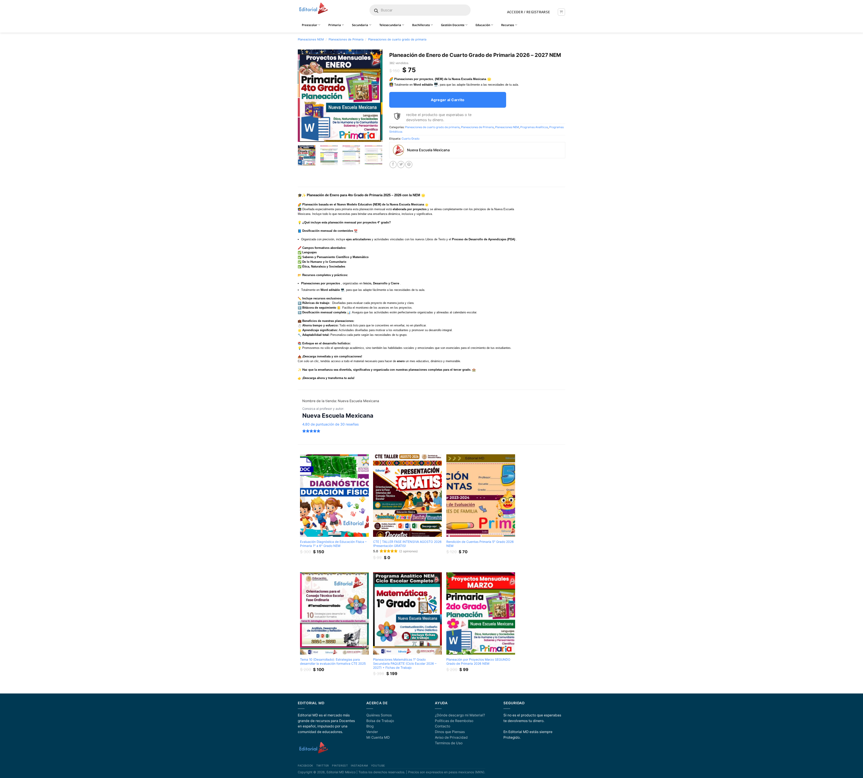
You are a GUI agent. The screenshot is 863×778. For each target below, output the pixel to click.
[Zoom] (303, 136)
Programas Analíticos (534, 127)
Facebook (305, 765)
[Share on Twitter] (401, 164)
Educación (483, 25)
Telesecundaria (390, 25)
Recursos (507, 25)
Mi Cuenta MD (378, 737)
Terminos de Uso (449, 743)
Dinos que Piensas (450, 732)
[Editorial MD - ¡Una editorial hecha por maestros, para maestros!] (313, 8)
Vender (372, 732)
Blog (370, 726)
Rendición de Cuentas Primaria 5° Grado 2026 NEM (480, 544)
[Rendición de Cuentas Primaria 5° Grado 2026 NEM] (480, 495)
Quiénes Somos (379, 715)
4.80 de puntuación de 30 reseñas (330, 424)
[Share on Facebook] (393, 164)
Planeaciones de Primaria (346, 39)
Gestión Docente (453, 25)
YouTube (378, 765)
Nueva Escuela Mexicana (337, 415)
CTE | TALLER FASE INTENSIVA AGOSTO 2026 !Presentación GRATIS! (407, 544)
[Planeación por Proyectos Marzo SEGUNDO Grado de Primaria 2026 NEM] (480, 613)
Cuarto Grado (410, 138)
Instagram (359, 765)
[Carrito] (561, 12)
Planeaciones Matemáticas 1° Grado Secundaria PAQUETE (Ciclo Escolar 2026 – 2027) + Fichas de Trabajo (404, 663)
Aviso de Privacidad (451, 737)
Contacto (442, 726)
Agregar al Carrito (448, 100)
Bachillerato (421, 25)
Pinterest (340, 765)
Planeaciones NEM (311, 39)
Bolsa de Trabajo (380, 721)
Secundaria (360, 25)
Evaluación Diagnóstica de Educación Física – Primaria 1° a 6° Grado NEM (333, 544)
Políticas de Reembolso (454, 721)
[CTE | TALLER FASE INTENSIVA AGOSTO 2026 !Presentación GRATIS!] (407, 495)
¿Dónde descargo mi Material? (460, 715)
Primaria (334, 25)
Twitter (322, 765)
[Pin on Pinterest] (408, 164)
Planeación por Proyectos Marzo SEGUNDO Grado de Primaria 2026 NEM (478, 661)
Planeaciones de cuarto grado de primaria (397, 39)
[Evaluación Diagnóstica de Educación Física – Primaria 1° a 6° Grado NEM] (334, 495)
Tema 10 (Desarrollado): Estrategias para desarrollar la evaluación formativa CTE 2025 (333, 661)
